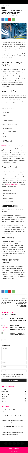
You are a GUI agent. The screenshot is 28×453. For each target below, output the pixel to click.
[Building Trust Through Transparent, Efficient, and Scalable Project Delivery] (5, 328)
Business (7, 5)
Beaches (10, 448)
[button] (2, 2)
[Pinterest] (9, 19)
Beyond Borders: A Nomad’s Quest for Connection (13, 416)
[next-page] (5, 340)
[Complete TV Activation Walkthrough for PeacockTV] (5, 320)
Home (2, 5)
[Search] (26, 2)
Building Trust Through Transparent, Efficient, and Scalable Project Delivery (17, 327)
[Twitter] (6, 19)
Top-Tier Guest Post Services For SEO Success (7, 302)
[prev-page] (2, 340)
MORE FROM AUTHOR (9, 315)
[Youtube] (22, 443)
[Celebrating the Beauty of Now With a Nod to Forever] (5, 334)
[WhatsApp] (13, 19)
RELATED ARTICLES (7, 312)
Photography (16, 448)
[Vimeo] (18, 443)
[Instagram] (10, 443)
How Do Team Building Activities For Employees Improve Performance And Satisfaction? (20, 304)
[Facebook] (2, 19)
